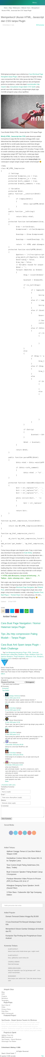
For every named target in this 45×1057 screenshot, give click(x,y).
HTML (29, 652)
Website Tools (25, 8)
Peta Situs (5, 1011)
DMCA (3, 674)
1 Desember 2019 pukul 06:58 (14, 744)
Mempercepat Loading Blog (9, 654)
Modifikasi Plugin (23, 654)
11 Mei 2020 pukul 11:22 (12, 734)
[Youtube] (20, 833)
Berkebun (5, 998)
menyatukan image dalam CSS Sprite (23, 87)
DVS (3, 994)
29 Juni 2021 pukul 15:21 (12, 698)
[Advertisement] (22, 50)
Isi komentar (4, 806)
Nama (3, 789)
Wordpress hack (6, 658)
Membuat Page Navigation (25, 587)
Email (3, 794)
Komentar (5, 688)
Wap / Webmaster (14, 8)
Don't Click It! (6, 1005)
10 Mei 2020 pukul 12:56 (12, 722)
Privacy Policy (6, 1009)
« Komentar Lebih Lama (8, 785)
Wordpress (40, 656)
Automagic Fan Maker (9, 1041)
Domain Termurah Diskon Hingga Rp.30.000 (22, 916)
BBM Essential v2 (7, 1037)
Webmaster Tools (31, 656)
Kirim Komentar (6, 818)
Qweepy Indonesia (14, 696)
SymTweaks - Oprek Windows (11, 1039)
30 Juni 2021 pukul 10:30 (12, 710)
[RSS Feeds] (34, 833)
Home (5, 8)
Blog (3, 992)
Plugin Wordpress (19, 656)
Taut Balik (5, 690)
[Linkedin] (25, 833)
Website (3, 800)
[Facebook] (11, 833)
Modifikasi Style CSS (36, 654)
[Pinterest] (29, 833)
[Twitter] (16, 833)
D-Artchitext (12, 708)
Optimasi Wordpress (7, 656)
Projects (4, 996)
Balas (7, 704)
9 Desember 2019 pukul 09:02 (14, 755)
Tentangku (5, 1000)
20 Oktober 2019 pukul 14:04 (14, 765)
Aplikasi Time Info (7, 1035)
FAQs (3, 1007)
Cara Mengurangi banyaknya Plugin (16, 652)
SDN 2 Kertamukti (7, 1013)
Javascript (35, 652)
